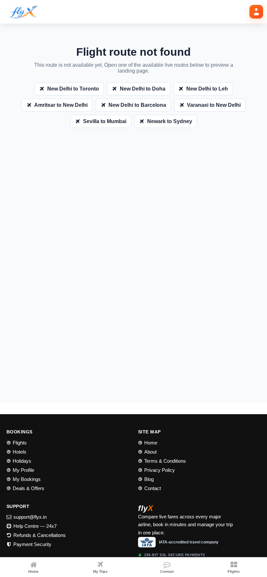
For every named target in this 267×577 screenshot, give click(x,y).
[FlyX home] (25, 12)
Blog (149, 479)
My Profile (23, 470)
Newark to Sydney (169, 121)
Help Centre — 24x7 (35, 526)
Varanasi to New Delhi (214, 105)
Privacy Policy (159, 470)
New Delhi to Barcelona (137, 105)
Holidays (22, 461)
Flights (20, 442)
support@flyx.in (30, 517)
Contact (152, 488)
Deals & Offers (28, 488)
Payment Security (32, 544)
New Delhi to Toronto (73, 88)
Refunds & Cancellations (39, 535)
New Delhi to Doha (142, 88)
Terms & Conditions (165, 461)
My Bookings (27, 479)
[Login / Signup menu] (256, 12)
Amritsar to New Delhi (61, 105)
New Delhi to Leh (207, 88)
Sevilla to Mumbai (104, 121)
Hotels (19, 452)
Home (150, 442)
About (150, 452)
